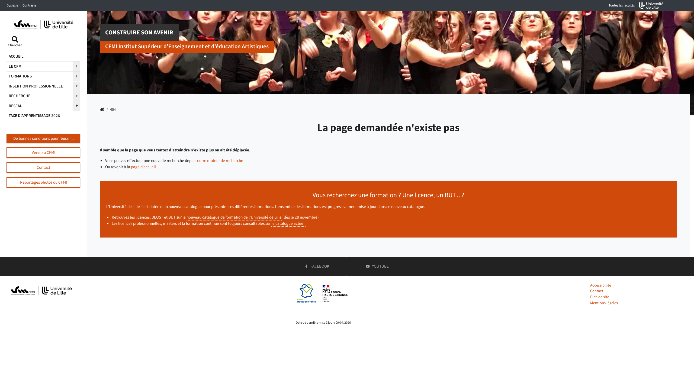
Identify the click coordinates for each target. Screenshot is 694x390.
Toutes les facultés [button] (622, 5)
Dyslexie (12, 5)
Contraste (29, 5)
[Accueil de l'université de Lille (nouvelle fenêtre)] (651, 5)
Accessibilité (600, 285)
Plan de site (599, 297)
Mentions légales (604, 303)
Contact (596, 291)
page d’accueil (143, 167)
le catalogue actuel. (288, 223)
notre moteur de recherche (220, 161)
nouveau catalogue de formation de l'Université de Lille (234, 217)
